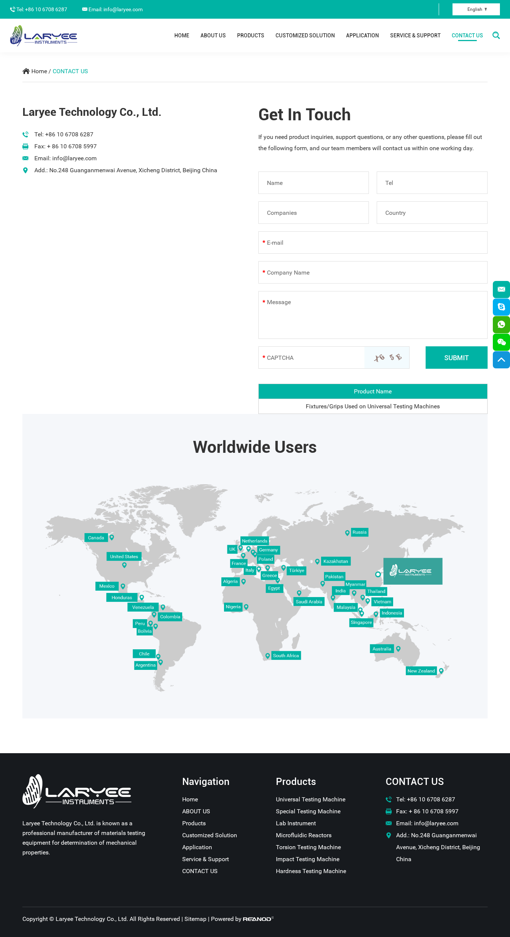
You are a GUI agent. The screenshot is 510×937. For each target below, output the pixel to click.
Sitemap (195, 918)
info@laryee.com (74, 158)
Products (250, 35)
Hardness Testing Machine (311, 871)
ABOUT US (213, 35)
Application (362, 35)
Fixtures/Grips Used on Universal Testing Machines (373, 406)
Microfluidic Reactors (304, 835)
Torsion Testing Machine (308, 847)
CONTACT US (467, 35)
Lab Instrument (296, 823)
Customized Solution (305, 35)
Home (181, 35)
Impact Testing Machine (307, 859)
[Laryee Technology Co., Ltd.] (43, 35)
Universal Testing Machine (310, 799)
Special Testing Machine (308, 811)
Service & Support (415, 35)
